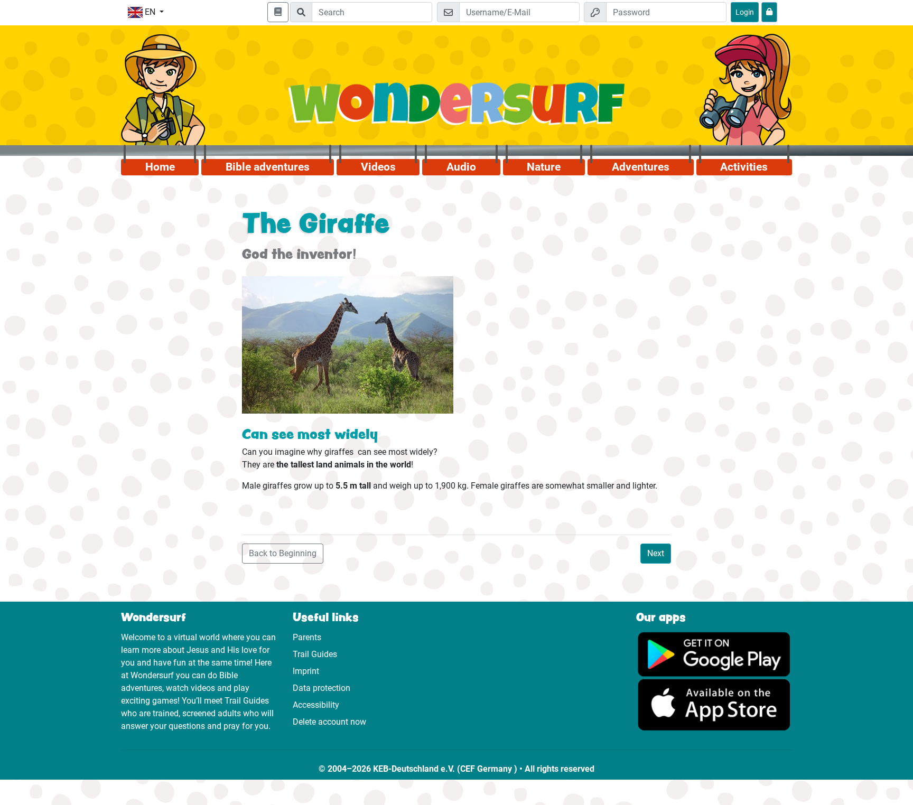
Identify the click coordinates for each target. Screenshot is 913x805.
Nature (544, 167)
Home (160, 167)
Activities (744, 167)
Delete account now (329, 722)
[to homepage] (457, 109)
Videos (378, 167)
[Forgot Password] (769, 12)
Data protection (321, 688)
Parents (307, 637)
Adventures (640, 167)
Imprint (306, 671)
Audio (461, 167)
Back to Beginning (282, 553)
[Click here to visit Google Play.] (714, 654)
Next (655, 553)
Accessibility (316, 705)
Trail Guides (315, 654)
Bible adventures (268, 167)
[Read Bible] (277, 12)
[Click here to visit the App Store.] (714, 704)
